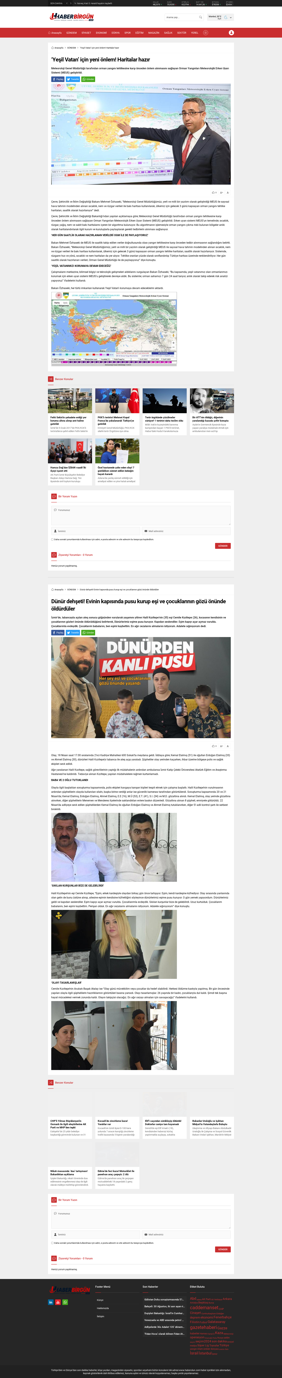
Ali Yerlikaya (216, 1299)
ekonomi (207, 1317)
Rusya (220, 1337)
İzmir (214, 1353)
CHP (221, 1309)
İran (226, 1349)
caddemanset (204, 1307)
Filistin (194, 1322)
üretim (222, 1349)
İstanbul (205, 1353)
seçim (192, 1342)
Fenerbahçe (223, 1317)
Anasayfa (59, 47)
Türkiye (224, 1345)
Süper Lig (203, 1345)
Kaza (219, 1332)
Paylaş (59, 79)
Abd (193, 1298)
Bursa (211, 1302)
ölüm (200, 1348)
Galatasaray (216, 1321)
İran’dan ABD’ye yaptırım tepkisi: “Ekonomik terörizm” (101, 3)
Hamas (203, 1333)
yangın (193, 1348)
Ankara (227, 1299)
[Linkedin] (51, 1302)
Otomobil (208, 1338)
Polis (215, 1338)
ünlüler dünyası (211, 1348)
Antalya (194, 1302)
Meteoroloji (228, 1333)
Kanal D (211, 1333)
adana (199, 1299)
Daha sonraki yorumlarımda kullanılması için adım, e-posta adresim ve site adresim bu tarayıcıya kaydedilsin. (104, 539)
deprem (195, 1317)
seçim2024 (203, 1341)
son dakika (219, 1341)
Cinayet (195, 1313)
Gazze (222, 1328)
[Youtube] (58, 1302)
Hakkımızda (103, 1308)
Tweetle (75, 79)
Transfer (214, 1345)
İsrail (194, 1352)
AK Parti (206, 1299)
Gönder (90, 79)
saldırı (227, 1337)
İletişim (100, 1316)
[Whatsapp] (65, 1302)
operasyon (197, 1337)
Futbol (203, 1322)
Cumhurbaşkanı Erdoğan (212, 1313)
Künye (100, 1300)
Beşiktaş (203, 1302)
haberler (194, 1333)
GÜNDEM (71, 47)
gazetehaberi (203, 1327)
